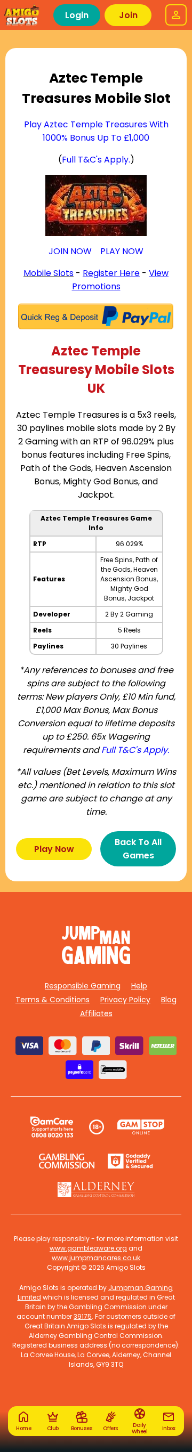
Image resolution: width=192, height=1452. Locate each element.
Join (128, 15)
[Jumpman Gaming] (96, 961)
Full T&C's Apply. (96, 159)
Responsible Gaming (83, 985)
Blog (169, 999)
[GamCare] (52, 1127)
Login (77, 15)
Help (139, 985)
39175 (83, 1316)
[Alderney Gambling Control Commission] (96, 1189)
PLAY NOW (121, 251)
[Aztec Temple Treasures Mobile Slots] (96, 205)
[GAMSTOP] (141, 1127)
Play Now (54, 849)
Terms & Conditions (52, 999)
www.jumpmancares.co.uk (96, 1257)
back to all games (138, 849)
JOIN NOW (70, 251)
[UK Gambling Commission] (66, 1161)
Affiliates (96, 1013)
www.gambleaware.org (88, 1248)
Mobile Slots (48, 273)
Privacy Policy (125, 999)
